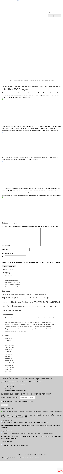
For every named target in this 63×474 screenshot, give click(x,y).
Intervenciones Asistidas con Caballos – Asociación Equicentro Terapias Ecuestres (28, 322)
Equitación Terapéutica (42, 297)
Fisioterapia (6, 302)
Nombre (5, 249)
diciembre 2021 (9, 374)
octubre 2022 (9, 365)
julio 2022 (8, 371)
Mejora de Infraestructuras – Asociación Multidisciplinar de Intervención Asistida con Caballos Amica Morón (31, 416)
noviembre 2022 (10, 363)
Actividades (8, 276)
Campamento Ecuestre (24, 294)
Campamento (5, 294)
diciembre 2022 (9, 360)
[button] (53, 1)
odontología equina (26, 306)
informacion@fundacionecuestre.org (15, 390)
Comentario (6, 245)
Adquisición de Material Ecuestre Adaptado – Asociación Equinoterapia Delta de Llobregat (30, 324)
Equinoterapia (10, 297)
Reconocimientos (11, 27)
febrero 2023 (9, 356)
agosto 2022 (9, 369)
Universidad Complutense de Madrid (33, 311)
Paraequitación (40, 306)
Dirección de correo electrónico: (10, 397)
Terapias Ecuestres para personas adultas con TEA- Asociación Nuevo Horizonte (28, 326)
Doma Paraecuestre (41, 294)
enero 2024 (8, 343)
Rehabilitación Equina (52, 306)
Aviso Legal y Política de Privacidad (26, 455)
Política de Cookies (42, 455)
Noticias (7, 70)
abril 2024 (8, 341)
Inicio (10, 80)
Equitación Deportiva (11, 280)
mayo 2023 (8, 349)
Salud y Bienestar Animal (12, 284)
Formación (30, 302)
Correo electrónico (8, 253)
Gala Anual (9, 42)
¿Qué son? (9, 59)
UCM (24, 311)
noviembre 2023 (10, 347)
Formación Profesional (11, 282)
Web (3, 257)
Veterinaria (45, 311)
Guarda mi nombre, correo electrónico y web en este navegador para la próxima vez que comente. (31, 262)
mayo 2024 (8, 338)
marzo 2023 (8, 354)
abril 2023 (8, 352)
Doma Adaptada (33, 294)
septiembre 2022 (10, 367)
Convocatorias (9, 278)
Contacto (7, 74)
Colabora (7, 66)
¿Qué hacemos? (10, 35)
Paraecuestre (34, 306)
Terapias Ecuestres (10, 287)
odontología (19, 306)
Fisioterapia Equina (19, 302)
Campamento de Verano (13, 294)
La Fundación (8, 6)
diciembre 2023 (9, 345)
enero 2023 (8, 358)
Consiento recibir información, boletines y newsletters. (18, 401)
